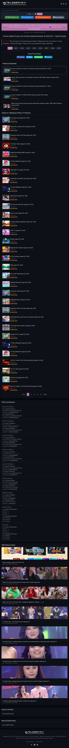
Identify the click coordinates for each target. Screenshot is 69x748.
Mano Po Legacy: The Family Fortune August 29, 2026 (26, 386)
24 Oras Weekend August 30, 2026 (20, 161)
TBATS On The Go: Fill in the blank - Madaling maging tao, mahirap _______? (23, 602)
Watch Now (14, 70)
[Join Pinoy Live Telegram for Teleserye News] (34, 744)
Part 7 (46, 48)
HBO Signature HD (44, 17)
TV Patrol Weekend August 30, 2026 (20, 187)
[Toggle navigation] (66, 4)
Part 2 (16, 48)
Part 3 (22, 48)
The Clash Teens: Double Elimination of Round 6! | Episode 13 (19, 701)
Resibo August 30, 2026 (17, 239)
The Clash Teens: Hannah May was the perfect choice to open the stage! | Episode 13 (25, 681)
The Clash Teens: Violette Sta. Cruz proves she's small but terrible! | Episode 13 (24, 661)
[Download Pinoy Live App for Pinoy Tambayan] (37, 744)
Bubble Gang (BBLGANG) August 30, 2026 (22, 152)
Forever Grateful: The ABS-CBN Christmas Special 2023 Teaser (29, 95)
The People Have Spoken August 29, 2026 (22, 325)
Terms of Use (39, 741)
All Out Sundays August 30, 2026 (19, 256)
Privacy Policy (30, 741)
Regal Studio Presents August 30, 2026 (21, 247)
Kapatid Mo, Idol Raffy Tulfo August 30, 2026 (23, 178)
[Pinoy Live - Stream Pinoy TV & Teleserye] (14, 5)
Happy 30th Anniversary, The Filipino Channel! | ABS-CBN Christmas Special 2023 (35, 77)
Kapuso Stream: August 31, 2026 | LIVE (13, 562)
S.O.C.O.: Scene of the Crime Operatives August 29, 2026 (26, 360)
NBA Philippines (13, 17)
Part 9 (58, 48)
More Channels (59, 17)
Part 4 (28, 48)
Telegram (49, 57)
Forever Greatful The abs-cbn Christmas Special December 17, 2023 (31, 86)
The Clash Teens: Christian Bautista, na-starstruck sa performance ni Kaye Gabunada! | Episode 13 (29, 641)
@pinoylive (17, 25)
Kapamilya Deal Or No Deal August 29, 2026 (23, 308)
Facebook (21, 57)
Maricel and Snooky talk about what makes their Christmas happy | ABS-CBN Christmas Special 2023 (36, 104)
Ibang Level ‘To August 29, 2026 (19, 334)
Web (27, 14)
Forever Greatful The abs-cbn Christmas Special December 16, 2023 (31, 68)
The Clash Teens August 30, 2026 (20, 144)
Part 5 (34, 48)
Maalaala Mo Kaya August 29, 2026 (20, 282)
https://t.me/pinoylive (34, 28)
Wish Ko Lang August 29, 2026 (19, 377)
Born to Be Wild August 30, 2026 (19, 273)
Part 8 (52, 48)
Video (32, 14)
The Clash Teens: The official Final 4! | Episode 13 (16, 621)
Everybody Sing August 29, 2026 (19, 291)
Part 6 (40, 48)
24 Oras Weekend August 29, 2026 (20, 351)
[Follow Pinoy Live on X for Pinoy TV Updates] (31, 744)
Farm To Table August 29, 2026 (19, 369)
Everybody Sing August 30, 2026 (19, 118)
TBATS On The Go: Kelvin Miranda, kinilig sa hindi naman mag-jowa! (21, 582)
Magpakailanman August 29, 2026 (20, 299)
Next (45, 394)
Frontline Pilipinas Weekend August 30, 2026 (23, 221)
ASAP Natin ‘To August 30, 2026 (19, 170)
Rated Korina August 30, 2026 (18, 196)
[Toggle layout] (61, 4)
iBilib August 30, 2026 (16, 265)
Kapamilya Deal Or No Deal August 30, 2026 (23, 135)
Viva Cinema (28, 17)
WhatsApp (39, 57)
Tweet (30, 57)
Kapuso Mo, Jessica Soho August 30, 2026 (22, 126)
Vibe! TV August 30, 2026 (17, 230)
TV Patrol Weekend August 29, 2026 (20, 343)
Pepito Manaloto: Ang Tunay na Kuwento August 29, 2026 (26, 317)
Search (40, 14)
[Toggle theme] (63, 4)
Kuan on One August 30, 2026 (19, 213)
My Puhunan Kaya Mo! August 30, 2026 (21, 204)
